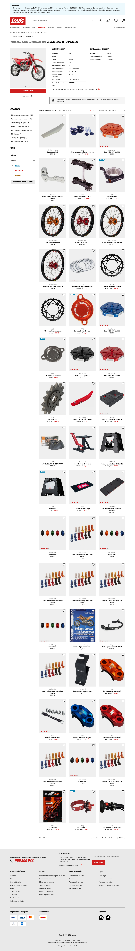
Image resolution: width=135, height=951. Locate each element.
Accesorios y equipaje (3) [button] (20, 123)
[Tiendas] (101, 20)
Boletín (12, 888)
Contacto (13, 876)
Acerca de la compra (76, 882)
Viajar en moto (44, 885)
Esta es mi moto (28, 91)
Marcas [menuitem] (50, 28)
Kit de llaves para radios (52, 737)
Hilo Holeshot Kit (82, 828)
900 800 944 (24, 861)
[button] (93, 20)
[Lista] (94, 110)
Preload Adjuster (112, 196)
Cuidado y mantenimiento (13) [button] (22, 119)
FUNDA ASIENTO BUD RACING (82, 419)
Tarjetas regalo (15, 892)
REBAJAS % (19, 170)
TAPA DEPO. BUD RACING (112, 152)
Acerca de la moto (45, 888)
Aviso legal (102, 876)
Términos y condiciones (107, 879)
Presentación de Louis (76, 876)
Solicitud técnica (15, 882)
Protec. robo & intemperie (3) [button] (21, 126)
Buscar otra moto (27, 96)
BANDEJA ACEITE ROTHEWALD (112, 419)
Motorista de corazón (46, 882)
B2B (11, 879)
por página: (63, 110)
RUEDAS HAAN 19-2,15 (53, 242)
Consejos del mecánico (47, 879)
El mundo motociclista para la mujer (52, 876)
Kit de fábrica (53, 828)
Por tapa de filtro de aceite (82, 331)
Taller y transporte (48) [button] (19, 138)
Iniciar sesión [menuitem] (120, 28)
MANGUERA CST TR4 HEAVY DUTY (52, 464)
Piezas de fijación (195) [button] (19, 141)
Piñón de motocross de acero (112, 287)
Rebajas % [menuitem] (41, 28)
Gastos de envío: (52, 942)
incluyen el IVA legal (70, 940)
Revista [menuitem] (59, 28)
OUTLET (18, 175)
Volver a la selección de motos (22, 36)
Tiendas (72, 879)
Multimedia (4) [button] (16, 134)
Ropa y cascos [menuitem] (14, 28)
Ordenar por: (103, 110)
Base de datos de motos (18, 885)
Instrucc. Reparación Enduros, (82, 647)
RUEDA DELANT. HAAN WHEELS (112, 242)
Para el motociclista (46, 892)
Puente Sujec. (53, 554)
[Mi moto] (108, 20)
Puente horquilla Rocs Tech (82, 196)
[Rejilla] (90, 110)
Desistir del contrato (17, 901)
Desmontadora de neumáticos (82, 691)
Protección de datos (105, 882)
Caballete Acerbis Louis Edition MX (112, 464)
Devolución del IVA (75, 885)
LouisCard (13, 895)
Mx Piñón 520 (52, 419)
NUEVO (18, 165)
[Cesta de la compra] (123, 20)
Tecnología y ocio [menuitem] (29, 28)
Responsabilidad (75, 888)
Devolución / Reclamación (19, 898)
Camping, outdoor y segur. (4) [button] (21, 130)
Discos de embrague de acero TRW (82, 287)
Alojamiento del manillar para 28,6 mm (82, 152)
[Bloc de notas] (116, 20)
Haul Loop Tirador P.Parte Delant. (112, 647)
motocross (52, 508)
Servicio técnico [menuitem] (70, 28)
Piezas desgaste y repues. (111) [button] (22, 115)
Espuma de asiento (53, 152)
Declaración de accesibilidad (109, 885)
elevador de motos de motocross (82, 464)
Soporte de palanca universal (112, 691)
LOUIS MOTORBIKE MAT (82, 508)
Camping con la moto (46, 895)
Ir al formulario (60, 101)
